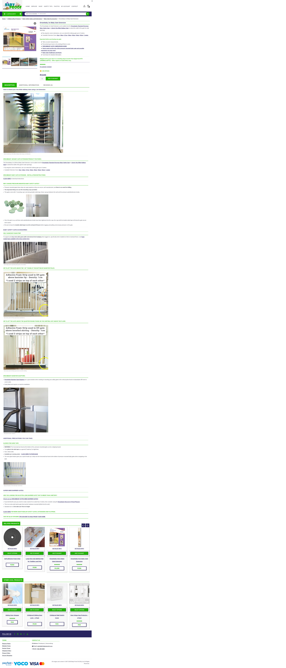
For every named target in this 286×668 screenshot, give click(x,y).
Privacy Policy (6, 653)
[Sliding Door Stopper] (12, 594)
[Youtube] (27, 634)
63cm (81, 35)
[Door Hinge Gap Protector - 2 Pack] (79, 594)
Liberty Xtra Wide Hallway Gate (60, 28)
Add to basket (53, 78)
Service (34, 6)
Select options (12, 553)
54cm (77, 35)
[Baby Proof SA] (12, 6)
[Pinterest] (21, 634)
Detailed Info (12, 548)
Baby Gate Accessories (50, 18)
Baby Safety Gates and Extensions (32, 18)
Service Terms (6, 648)
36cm (69, 35)
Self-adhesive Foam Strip (12, 559)
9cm (58, 35)
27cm (65, 35)
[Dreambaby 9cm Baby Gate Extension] (79, 537)
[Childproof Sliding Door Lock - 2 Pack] (35, 594)
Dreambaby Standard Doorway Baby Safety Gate (56, 162)
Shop (40, 6)
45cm (73, 35)
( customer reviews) (46, 66)
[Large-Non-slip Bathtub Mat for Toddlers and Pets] (35, 537)
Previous (83, 525)
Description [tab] (9, 85)
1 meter (48, 170)
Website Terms (6, 646)
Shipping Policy (6, 650)
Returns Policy (6, 643)
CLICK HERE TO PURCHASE (29, 454)
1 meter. (86, 35)
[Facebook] (14, 634)
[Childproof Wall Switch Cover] (57, 594)
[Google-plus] (24, 634)
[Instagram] (17, 634)
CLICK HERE (7, 178)
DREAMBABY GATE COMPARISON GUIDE (55, 46)
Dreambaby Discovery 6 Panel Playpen (69, 501)
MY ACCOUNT (65, 6)
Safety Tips (48, 6)
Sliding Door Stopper (12, 615)
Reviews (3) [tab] (48, 85)
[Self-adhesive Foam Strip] (12, 537)
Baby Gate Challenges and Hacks (52, 52)
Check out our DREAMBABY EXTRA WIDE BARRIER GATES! (20, 499)
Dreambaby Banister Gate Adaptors (14, 379)
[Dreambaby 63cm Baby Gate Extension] (57, 537)
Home (28, 6)
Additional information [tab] (29, 85)
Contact (75, 6)
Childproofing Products (14, 18)
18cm (61, 35)
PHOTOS (57, 6)
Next (87, 525)
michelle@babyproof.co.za (44, 646)
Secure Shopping (7, 655)
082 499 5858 (41, 649)
